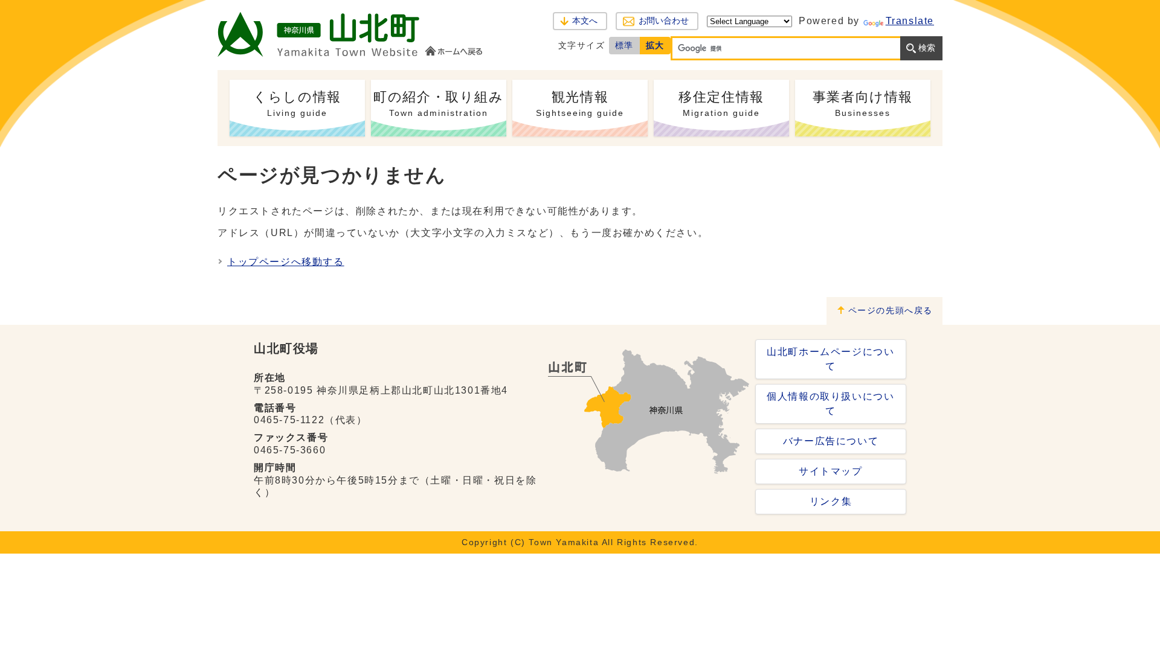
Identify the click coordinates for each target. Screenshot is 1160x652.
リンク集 (831, 501)
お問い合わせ (664, 20)
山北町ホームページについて (830, 359)
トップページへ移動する (285, 262)
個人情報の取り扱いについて (830, 403)
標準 (624, 45)
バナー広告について (830, 441)
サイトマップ (831, 471)
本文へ (585, 20)
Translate (910, 21)
